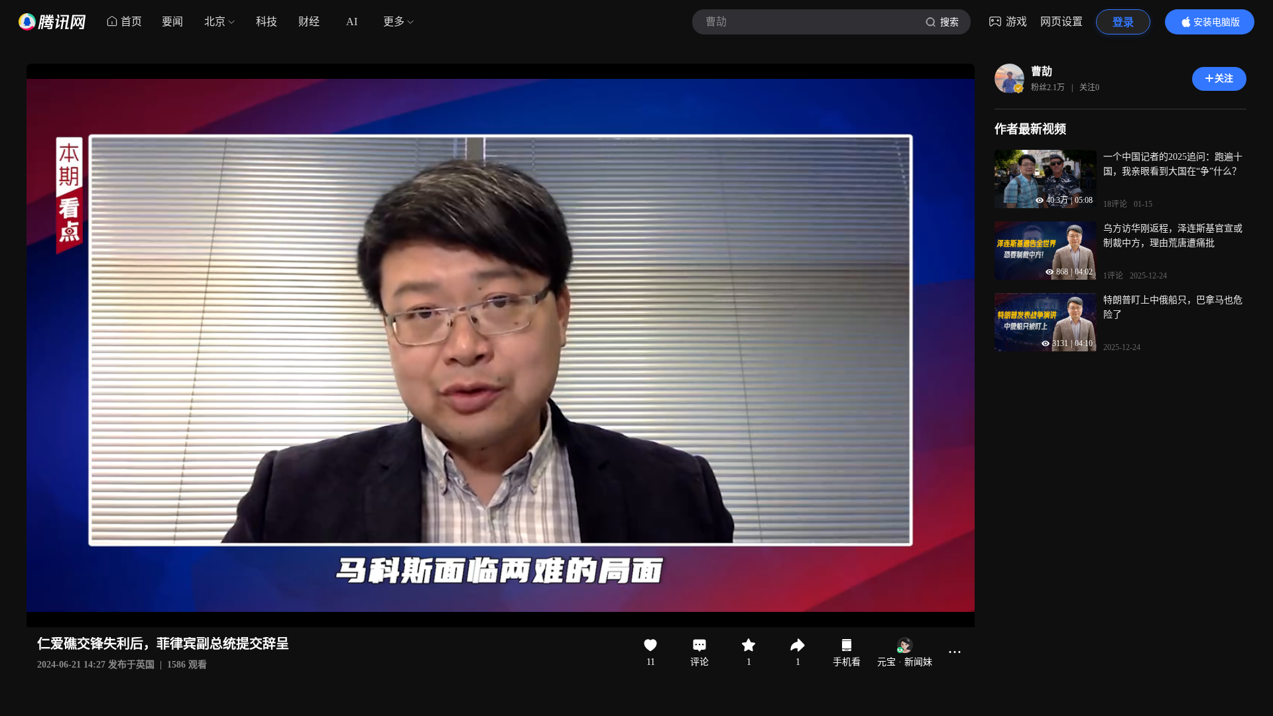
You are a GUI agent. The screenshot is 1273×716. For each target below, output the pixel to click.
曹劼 (1041, 71)
